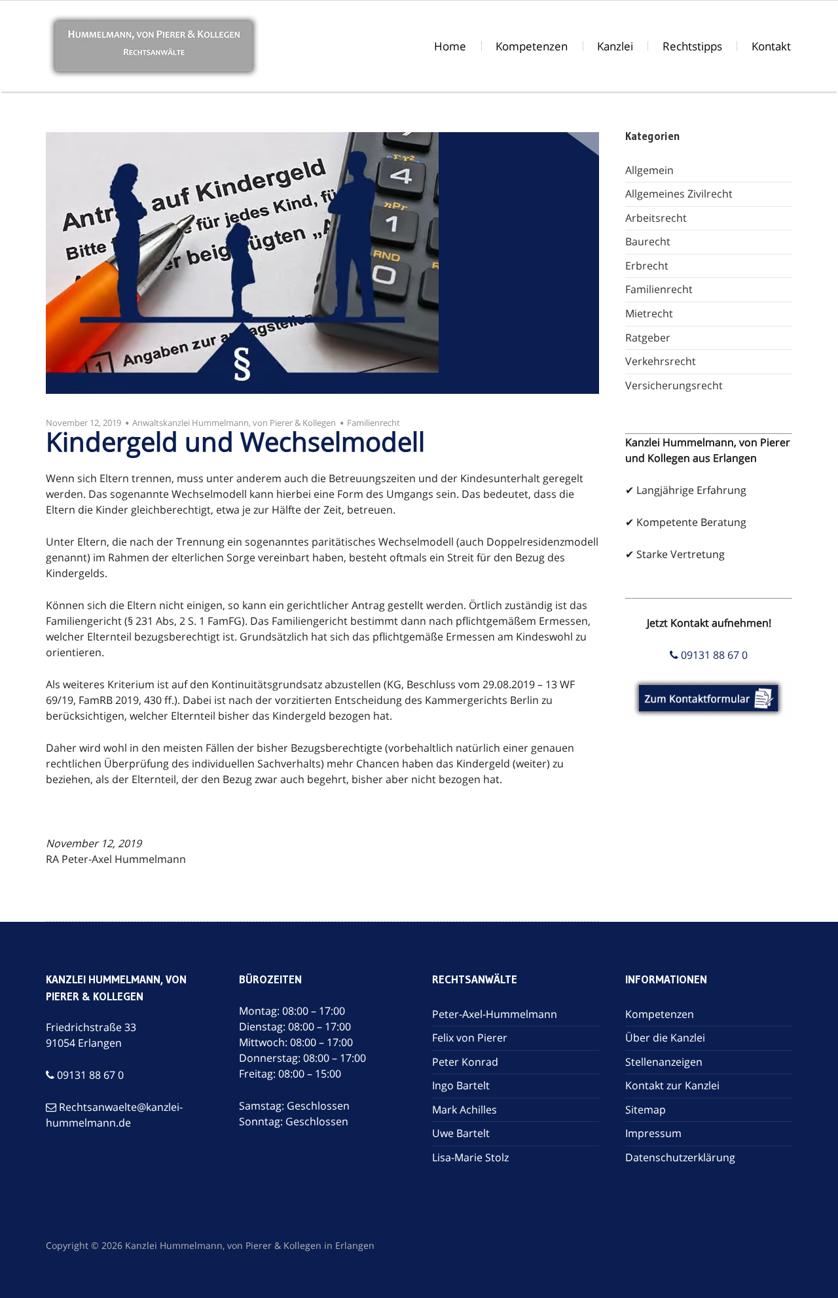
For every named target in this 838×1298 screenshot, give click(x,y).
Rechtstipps (692, 46)
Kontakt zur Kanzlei (672, 1085)
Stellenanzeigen (663, 1062)
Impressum (653, 1133)
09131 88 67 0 (713, 655)
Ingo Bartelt (461, 1085)
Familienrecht (373, 423)
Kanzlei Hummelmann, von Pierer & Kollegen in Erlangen (249, 1245)
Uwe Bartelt (461, 1133)
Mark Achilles (464, 1109)
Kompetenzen (532, 46)
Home (450, 46)
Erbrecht (646, 265)
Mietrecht (649, 313)
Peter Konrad (465, 1062)
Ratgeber (647, 337)
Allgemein (649, 170)
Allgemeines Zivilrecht (679, 193)
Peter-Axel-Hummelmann (494, 1014)
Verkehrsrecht (660, 361)
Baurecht (647, 241)
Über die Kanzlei (665, 1037)
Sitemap (645, 1109)
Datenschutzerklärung (680, 1157)
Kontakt (771, 46)
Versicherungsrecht (674, 385)
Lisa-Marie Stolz (470, 1157)
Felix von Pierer (469, 1037)
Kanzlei (615, 46)
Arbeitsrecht (656, 218)
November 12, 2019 (83, 423)
